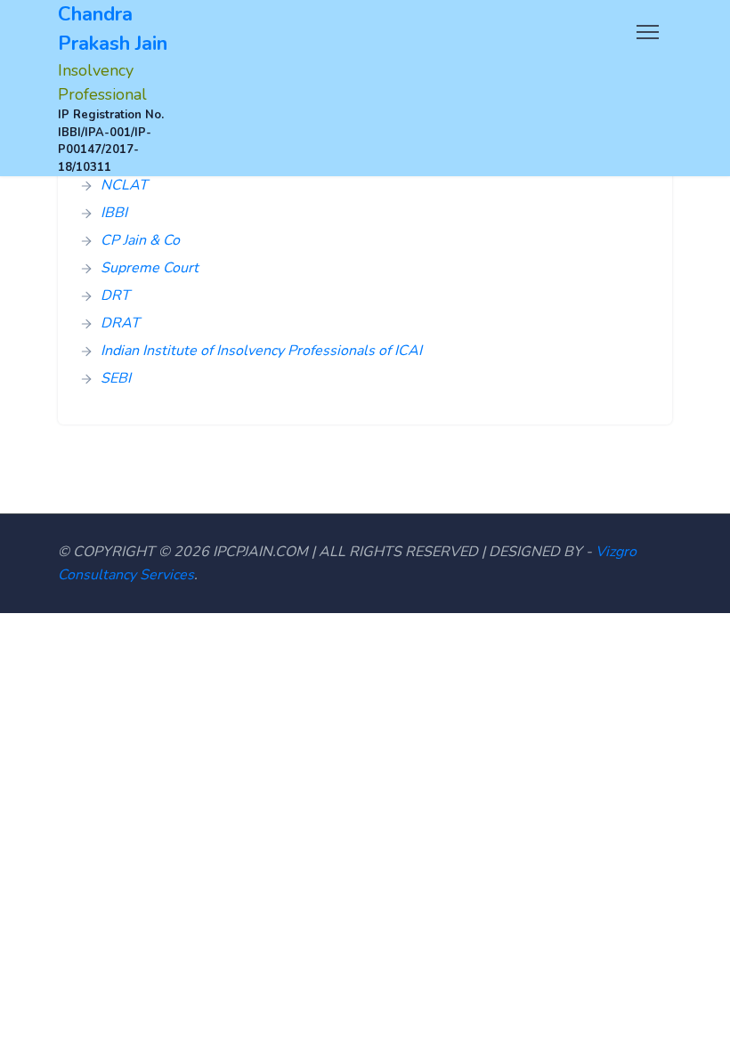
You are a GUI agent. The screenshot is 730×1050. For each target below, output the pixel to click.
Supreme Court (150, 268)
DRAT (120, 323)
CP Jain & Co (140, 240)
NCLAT (124, 185)
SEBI (116, 378)
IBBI (114, 212)
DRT (115, 295)
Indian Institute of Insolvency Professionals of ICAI (261, 350)
